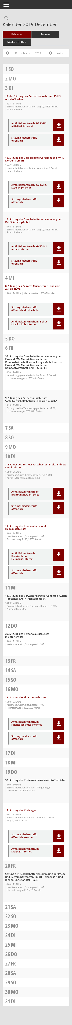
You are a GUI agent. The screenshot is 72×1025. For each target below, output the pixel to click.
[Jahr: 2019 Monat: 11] (7, 53)
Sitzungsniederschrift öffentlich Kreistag (24, 836)
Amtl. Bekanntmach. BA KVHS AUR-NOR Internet (28, 125)
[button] (58, 125)
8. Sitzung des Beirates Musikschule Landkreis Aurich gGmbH (32, 287)
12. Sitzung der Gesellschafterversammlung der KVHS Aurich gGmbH (33, 220)
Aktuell (61, 53)
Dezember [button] (21, 53)
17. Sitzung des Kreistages (20, 810)
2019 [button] (38, 53)
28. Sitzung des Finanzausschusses (25, 697)
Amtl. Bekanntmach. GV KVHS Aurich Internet (29, 248)
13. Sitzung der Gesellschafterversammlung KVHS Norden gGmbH (34, 159)
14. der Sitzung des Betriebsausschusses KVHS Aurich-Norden (33, 97)
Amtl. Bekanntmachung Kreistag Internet (25, 850)
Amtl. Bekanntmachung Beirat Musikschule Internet (29, 323)
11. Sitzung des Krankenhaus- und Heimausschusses (25, 527)
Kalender (16, 34)
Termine (45, 34)
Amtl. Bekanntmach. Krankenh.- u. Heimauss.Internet (23, 556)
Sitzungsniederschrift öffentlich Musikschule (24, 309)
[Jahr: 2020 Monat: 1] (50, 53)
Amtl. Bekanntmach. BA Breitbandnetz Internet (25, 493)
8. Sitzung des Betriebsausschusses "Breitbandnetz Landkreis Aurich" (35, 466)
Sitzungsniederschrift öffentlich (24, 139)
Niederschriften (16, 42)
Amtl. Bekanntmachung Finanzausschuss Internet (26, 723)
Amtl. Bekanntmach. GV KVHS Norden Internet (29, 186)
